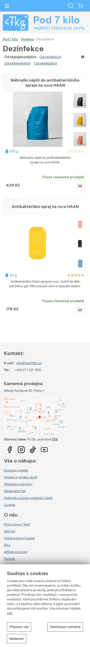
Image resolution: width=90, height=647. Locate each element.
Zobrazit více (83, 56)
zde (9, 613)
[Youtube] (9, 448)
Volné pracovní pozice (19, 538)
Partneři (9, 559)
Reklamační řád (15, 491)
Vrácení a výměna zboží (20, 477)
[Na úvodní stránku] (45, 22)
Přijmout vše (19, 627)
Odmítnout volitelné (65, 627)
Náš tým (9, 531)
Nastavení (16, 638)
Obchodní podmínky (18, 484)
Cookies (9, 505)
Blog (7, 545)
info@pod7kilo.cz (29, 363)
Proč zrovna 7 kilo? (17, 524)
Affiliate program (16, 552)
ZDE (55, 439)
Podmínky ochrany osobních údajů (28, 498)
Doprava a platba (16, 470)
